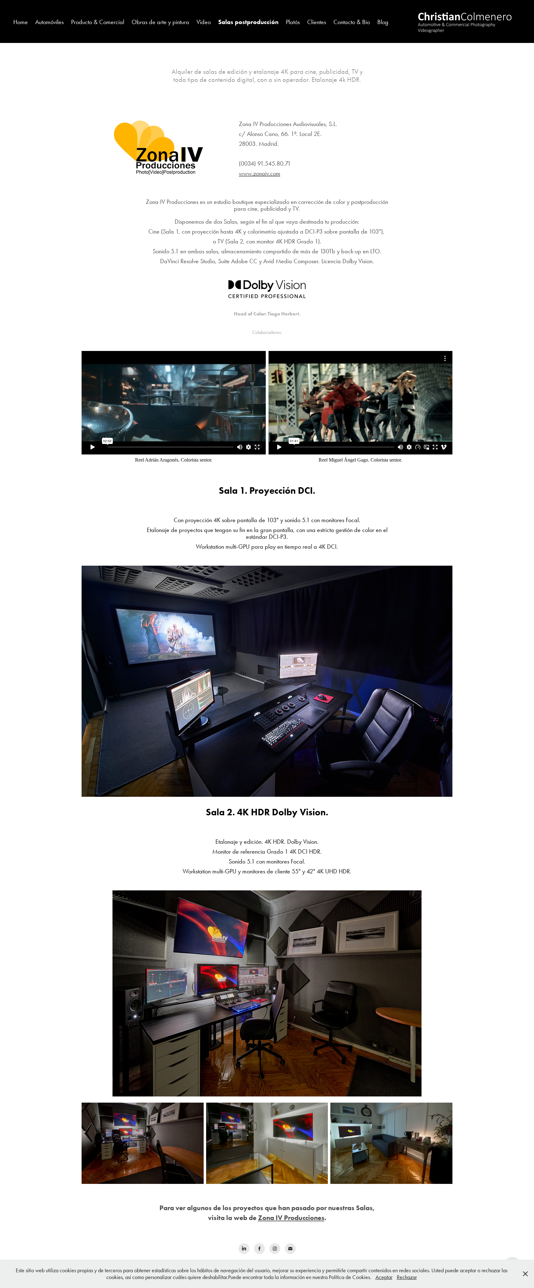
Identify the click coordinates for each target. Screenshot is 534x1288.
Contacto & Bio (351, 22)
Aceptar (383, 1277)
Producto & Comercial (97, 22)
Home (20, 22)
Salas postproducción (248, 22)
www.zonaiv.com (259, 173)
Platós (293, 22)
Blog (382, 22)
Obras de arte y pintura (160, 22)
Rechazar (407, 1277)
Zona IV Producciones (291, 1218)
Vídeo (204, 22)
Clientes (316, 22)
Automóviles (49, 22)
